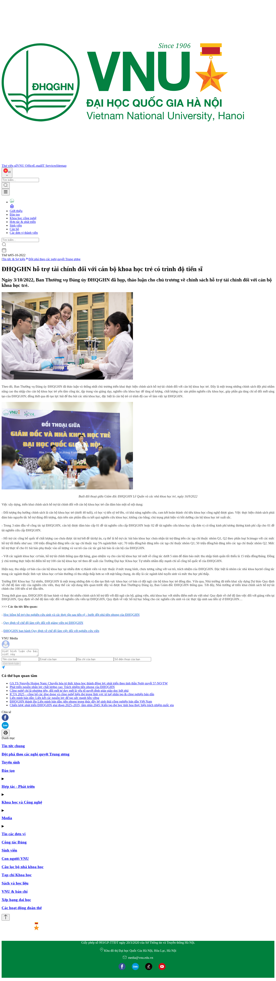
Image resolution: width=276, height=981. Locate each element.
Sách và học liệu (15, 883)
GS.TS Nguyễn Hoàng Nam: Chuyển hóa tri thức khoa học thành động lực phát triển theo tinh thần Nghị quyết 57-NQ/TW (89, 683)
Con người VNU (15, 858)
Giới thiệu (16, 211)
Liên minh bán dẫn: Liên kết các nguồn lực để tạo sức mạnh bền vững (54, 698)
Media (7, 818)
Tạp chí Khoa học (17, 875)
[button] (138, 718)
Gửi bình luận (11, 663)
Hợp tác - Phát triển (18, 786)
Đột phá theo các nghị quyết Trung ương (54, 259)
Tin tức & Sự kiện (13, 259)
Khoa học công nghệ (23, 218)
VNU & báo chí (14, 891)
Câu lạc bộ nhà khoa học (22, 867)
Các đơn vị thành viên (24, 232)
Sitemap (61, 165)
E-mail (37, 165)
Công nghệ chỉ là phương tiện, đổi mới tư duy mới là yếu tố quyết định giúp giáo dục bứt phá (69, 690)
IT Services (49, 165)
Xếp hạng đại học (16, 900)
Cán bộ (14, 229)
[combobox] (7, 173)
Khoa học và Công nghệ (22, 802)
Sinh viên (16, 225)
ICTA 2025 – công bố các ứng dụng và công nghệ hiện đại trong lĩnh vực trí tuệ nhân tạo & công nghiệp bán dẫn (82, 694)
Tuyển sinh (11, 762)
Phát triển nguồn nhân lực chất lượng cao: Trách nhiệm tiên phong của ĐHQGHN (62, 687)
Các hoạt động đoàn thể (22, 908)
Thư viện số (9, 165)
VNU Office (25, 165)
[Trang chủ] (123, 162)
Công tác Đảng (14, 842)
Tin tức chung (13, 746)
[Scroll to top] (6, 917)
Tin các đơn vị (13, 834)
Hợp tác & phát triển (23, 221)
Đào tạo (15, 214)
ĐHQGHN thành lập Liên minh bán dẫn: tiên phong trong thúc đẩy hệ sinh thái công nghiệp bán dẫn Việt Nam (81, 701)
